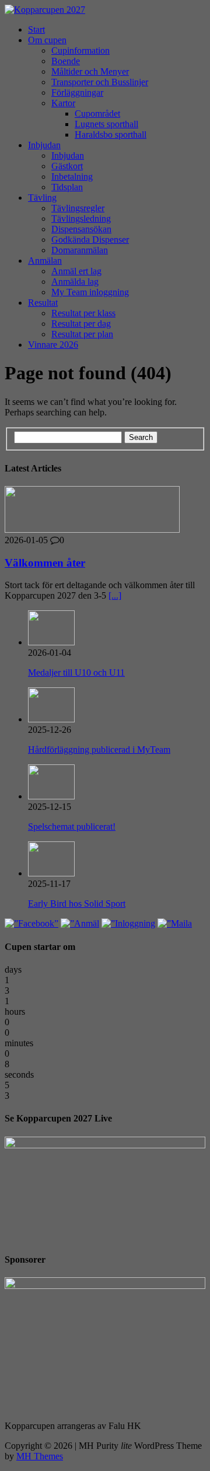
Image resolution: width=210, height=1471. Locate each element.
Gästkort (67, 166)
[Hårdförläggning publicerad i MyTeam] (51, 719)
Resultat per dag (81, 324)
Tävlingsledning (81, 218)
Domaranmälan (79, 250)
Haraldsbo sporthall (110, 134)
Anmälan (45, 260)
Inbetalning (72, 176)
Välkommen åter (45, 563)
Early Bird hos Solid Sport (76, 904)
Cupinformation (80, 50)
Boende (65, 61)
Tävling (42, 197)
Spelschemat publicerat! (72, 826)
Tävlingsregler (77, 208)
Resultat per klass (83, 313)
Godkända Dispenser (90, 239)
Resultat (43, 303)
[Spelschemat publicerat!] (51, 796)
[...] (114, 595)
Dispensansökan (81, 229)
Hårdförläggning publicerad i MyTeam (99, 749)
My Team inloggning (90, 292)
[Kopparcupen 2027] (105, 10)
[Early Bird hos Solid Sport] (51, 873)
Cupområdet (97, 113)
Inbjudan (44, 145)
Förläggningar (77, 92)
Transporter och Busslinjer (99, 82)
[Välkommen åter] (92, 529)
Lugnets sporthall (106, 124)
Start (36, 29)
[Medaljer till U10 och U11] (51, 642)
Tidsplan (67, 187)
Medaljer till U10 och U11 (76, 672)
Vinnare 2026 (53, 345)
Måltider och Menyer (90, 71)
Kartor (63, 103)
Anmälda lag (75, 281)
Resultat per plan (82, 334)
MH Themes (39, 1456)
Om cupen (47, 40)
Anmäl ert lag (76, 271)
